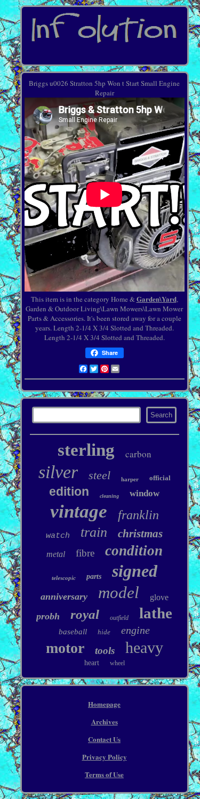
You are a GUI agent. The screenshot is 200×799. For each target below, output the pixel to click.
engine (135, 630)
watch (58, 535)
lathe (155, 613)
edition (69, 491)
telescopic (64, 578)
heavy (144, 647)
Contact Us (104, 739)
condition (134, 551)
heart (91, 663)
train (94, 532)
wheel (117, 663)
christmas (140, 533)
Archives (104, 721)
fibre (85, 553)
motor (65, 648)
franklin (138, 515)
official (160, 478)
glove (159, 597)
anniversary (64, 596)
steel (99, 475)
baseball (73, 631)
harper (130, 479)
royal (84, 614)
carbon (138, 454)
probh (48, 616)
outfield (119, 618)
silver (58, 472)
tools (105, 650)
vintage (78, 511)
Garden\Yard (157, 299)
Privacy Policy (104, 757)
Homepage (104, 704)
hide (104, 632)
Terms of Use (104, 774)
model (118, 592)
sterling (86, 449)
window (144, 493)
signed (134, 570)
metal (55, 554)
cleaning (109, 496)
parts (93, 576)
